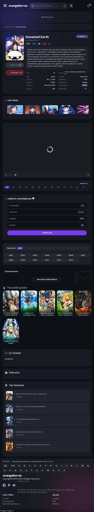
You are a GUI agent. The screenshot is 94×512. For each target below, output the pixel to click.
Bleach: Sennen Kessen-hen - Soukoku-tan (31, 394)
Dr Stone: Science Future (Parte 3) (11, 314)
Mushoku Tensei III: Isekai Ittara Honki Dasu (31, 406)
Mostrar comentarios (47, 279)
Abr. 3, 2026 (51, 79)
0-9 (12, 466)
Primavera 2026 (49, 85)
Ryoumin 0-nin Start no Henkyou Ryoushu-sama (33, 444)
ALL (5, 466)
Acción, (67, 72)
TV (12, 27)
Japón (53, 77)
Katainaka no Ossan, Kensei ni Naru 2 (29, 432)
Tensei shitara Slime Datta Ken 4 (27, 419)
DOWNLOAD (47, 233)
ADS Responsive (47, 17)
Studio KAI (83, 77)
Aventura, (73, 72)
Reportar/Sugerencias (11, 504)
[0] (88, 5)
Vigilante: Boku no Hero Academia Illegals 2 (47, 315)
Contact (56, 499)
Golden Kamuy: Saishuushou (83, 314)
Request (56, 504)
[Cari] (64, 6)
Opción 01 (83, 183)
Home (7, 27)
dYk (27, 481)
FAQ (54, 501)
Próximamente (8, 501)
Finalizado (14, 73)
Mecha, (80, 72)
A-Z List (6, 499)
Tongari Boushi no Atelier (11, 342)
